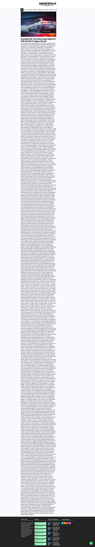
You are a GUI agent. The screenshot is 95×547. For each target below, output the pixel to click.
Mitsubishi (40, 10)
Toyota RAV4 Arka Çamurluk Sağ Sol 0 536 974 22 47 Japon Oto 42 (56, 529)
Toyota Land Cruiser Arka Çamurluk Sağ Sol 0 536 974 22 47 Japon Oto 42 (56, 534)
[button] (91, 543)
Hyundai (51, 10)
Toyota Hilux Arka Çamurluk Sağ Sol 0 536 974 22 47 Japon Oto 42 (56, 524)
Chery (56, 10)
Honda (46, 10)
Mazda (35, 10)
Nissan (31, 10)
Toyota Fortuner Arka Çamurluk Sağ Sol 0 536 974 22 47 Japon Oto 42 (56, 544)
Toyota (26, 10)
